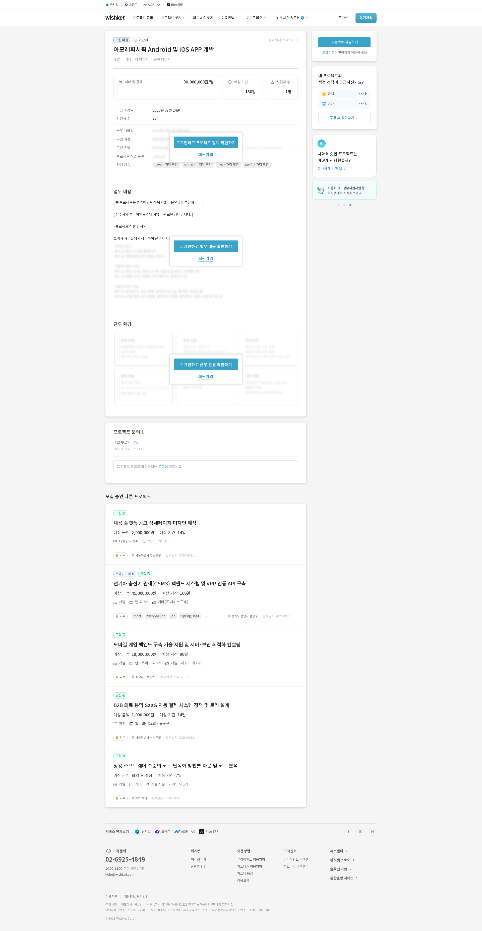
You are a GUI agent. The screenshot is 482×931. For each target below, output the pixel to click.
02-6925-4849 (125, 859)
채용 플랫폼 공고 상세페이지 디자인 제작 (155, 523)
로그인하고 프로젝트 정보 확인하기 (206, 142)
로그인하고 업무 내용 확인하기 (206, 246)
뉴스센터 (336, 851)
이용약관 (111, 897)
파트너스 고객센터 (296, 866)
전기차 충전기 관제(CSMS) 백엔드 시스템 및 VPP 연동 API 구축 (179, 583)
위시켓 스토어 (340, 860)
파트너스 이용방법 (249, 866)
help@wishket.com (119, 874)
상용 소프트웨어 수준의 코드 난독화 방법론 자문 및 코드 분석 (175, 766)
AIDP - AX (188, 831)
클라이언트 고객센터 (298, 859)
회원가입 (205, 154)
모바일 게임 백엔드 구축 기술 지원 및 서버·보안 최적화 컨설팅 (176, 644)
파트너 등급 (245, 873)
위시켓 (145, 831)
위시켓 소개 (199, 859)
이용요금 (243, 880)
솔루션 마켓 (338, 869)
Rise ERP (212, 831)
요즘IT (165, 831)
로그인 (163, 466)
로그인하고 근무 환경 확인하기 (206, 364)
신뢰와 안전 (199, 866)
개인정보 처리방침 (136, 897)
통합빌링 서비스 (342, 878)
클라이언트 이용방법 (251, 859)
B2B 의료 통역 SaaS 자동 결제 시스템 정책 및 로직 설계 (171, 705)
